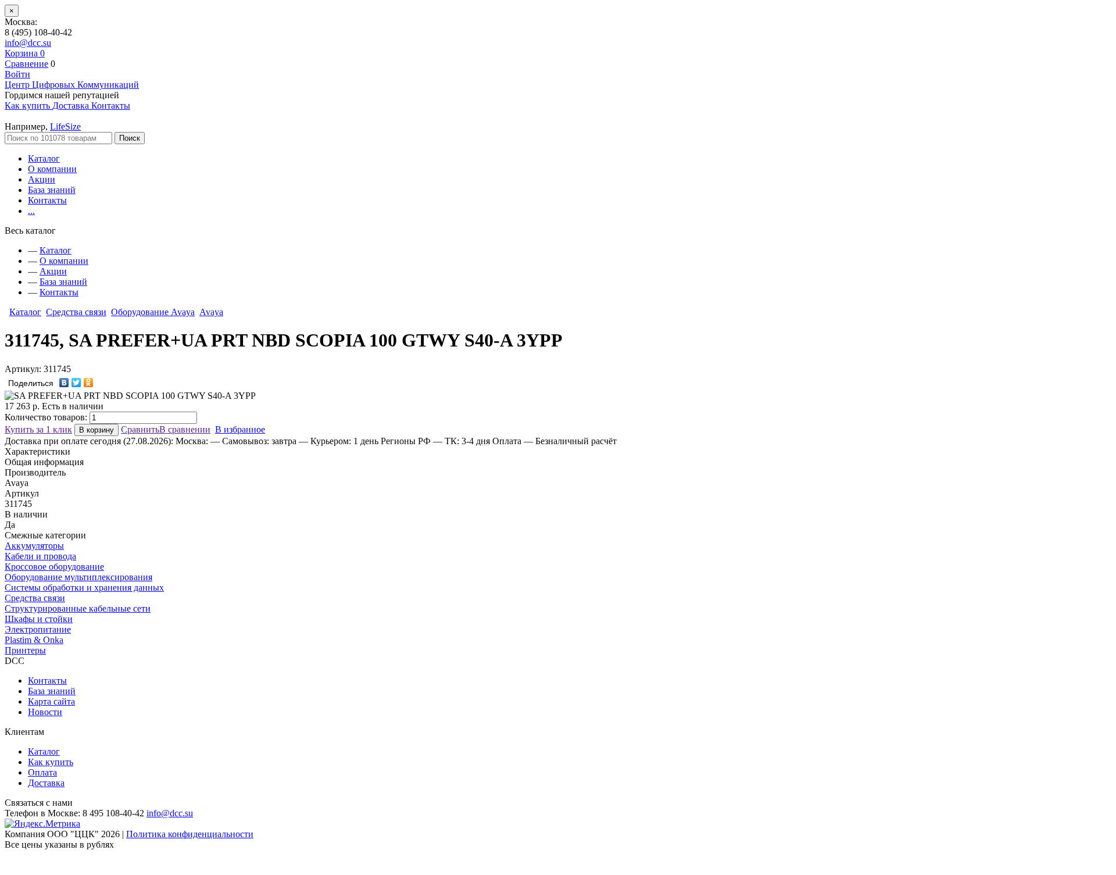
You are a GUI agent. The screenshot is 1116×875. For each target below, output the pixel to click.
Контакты (47, 200)
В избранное (240, 429)
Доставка (46, 783)
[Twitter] (76, 382)
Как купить (50, 762)
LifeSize (65, 126)
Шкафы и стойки (39, 619)
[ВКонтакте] (64, 382)
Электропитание (38, 629)
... (31, 211)
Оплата (42, 772)
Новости (45, 712)
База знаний (52, 190)
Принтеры (25, 650)
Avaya (211, 312)
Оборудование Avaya (153, 312)
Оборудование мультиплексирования (78, 577)
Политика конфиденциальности (189, 834)
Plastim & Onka (34, 640)
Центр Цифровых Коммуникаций (72, 85)
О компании (52, 169)
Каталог (44, 158)
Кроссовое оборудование (54, 567)
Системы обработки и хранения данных (84, 587)
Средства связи (76, 312)
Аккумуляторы (34, 546)
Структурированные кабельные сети (78, 608)
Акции (41, 179)
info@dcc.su (28, 43)
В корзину (96, 430)
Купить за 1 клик (38, 429)
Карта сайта (51, 701)
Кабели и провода (40, 556)
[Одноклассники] (89, 382)
